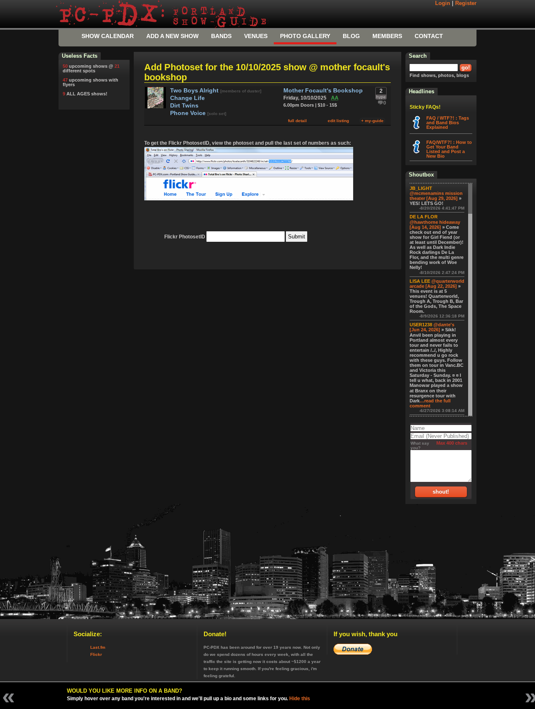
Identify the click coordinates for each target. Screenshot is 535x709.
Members (387, 36)
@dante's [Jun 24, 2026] (432, 327)
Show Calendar (108, 36)
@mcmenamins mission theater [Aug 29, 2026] (436, 196)
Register (465, 3)
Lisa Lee (420, 281)
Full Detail (297, 120)
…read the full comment (430, 403)
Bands (221, 36)
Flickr (96, 654)
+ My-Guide (372, 120)
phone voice (188, 113)
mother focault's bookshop (323, 90)
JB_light (421, 188)
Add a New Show (172, 36)
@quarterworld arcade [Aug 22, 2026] (437, 284)
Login (442, 3)
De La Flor (424, 216)
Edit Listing (338, 120)
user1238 (421, 324)
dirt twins (184, 105)
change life (187, 98)
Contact (429, 36)
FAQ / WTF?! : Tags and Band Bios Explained (447, 122)
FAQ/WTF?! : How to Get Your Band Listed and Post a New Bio (449, 149)
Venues (256, 36)
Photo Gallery (305, 36)
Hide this (299, 698)
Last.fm (97, 647)
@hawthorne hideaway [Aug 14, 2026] (435, 225)
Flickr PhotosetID (184, 237)
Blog (351, 36)
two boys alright (195, 90)
